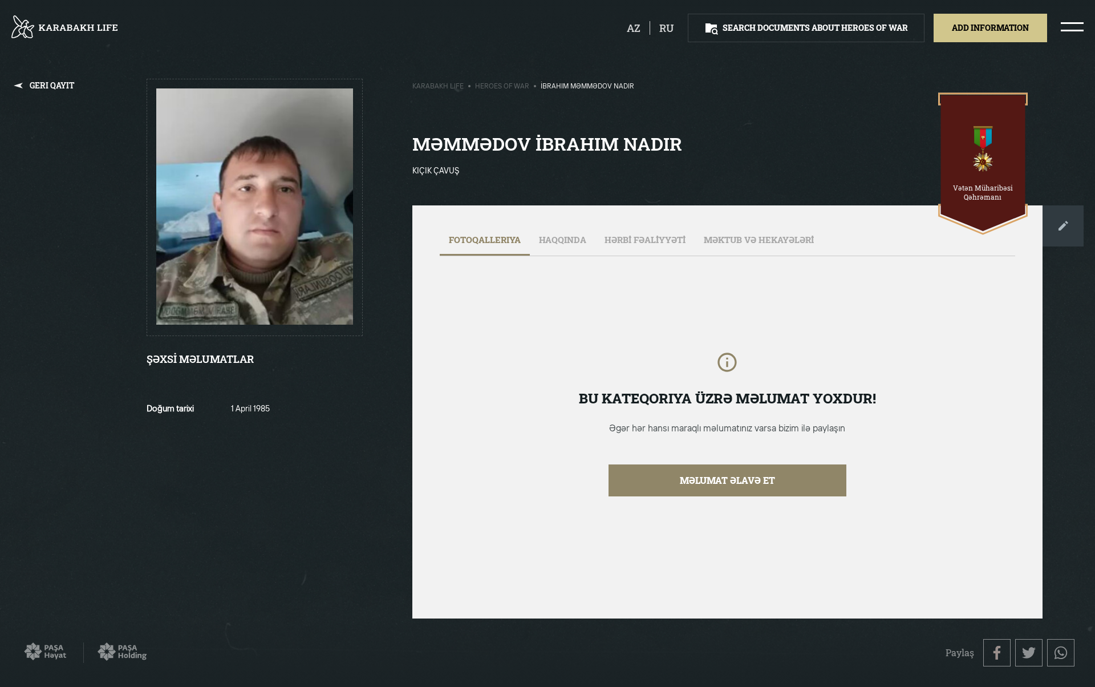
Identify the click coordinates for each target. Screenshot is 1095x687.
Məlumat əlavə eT (727, 480)
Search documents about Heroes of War (815, 27)
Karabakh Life (438, 86)
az (633, 28)
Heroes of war (502, 86)
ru (666, 28)
